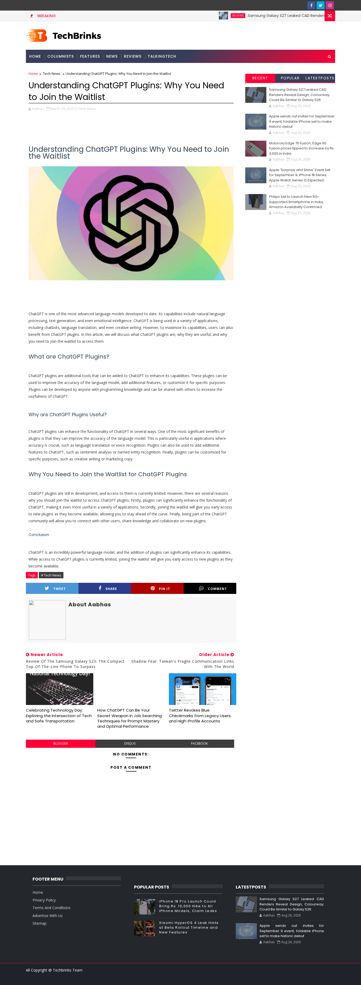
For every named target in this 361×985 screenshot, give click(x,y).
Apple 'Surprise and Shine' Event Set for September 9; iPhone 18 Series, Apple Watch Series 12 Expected (299, 175)
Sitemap (40, 923)
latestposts (320, 78)
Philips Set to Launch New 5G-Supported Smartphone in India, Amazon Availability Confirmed (296, 201)
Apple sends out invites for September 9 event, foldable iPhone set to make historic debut (302, 121)
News (112, 56)
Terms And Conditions (52, 907)
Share (111, 589)
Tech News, (87, 108)
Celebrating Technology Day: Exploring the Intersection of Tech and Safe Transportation (59, 715)
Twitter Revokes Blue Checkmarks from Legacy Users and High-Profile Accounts (200, 715)
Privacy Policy (44, 899)
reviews (223, 15)
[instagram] (330, 5)
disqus (130, 743)
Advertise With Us (48, 915)
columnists (60, 56)
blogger (60, 743)
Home (35, 56)
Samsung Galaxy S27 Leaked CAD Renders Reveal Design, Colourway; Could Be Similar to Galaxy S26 (299, 94)
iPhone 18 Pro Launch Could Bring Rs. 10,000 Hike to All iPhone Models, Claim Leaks (188, 906)
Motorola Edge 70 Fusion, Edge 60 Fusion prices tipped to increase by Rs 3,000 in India (301, 148)
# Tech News (51, 575)
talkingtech (162, 56)
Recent (260, 78)
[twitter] (321, 5)
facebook (199, 743)
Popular (290, 78)
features (90, 56)
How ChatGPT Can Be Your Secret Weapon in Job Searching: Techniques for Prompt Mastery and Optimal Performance (130, 718)
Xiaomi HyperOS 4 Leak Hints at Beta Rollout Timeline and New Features (189, 927)
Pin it (164, 589)
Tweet (59, 589)
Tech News (52, 73)
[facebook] (311, 5)
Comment (217, 589)
